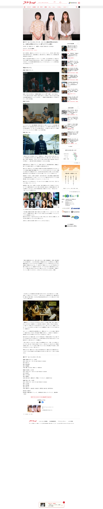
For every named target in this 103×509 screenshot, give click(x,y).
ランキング (29, 7)
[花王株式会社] (75, 218)
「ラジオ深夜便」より (76, 162)
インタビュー (59, 7)
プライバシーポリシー (62, 405)
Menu (79, 2)
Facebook (43, 386)
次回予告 (77, 101)
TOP (24, 398)
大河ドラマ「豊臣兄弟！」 (71, 65)
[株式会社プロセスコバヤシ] (66, 218)
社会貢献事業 (69, 128)
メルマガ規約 (70, 405)
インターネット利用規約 (43, 405)
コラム (49, 7)
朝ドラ (42, 7)
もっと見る (70, 146)
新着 (24, 7)
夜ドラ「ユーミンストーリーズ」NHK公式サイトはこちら (41, 381)
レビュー (53, 7)
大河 (38, 7)
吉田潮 (72, 49)
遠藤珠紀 (72, 64)
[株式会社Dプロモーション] (75, 212)
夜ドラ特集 (31, 398)
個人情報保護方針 (53, 405)
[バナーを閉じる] (63, 502)
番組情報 (26, 398)
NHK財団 (34, 7)
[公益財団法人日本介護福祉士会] (66, 209)
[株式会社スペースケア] (66, 212)
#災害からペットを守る (71, 129)
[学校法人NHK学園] (75, 209)
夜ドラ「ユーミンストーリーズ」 (72, 50)
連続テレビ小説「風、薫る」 (71, 101)
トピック (64, 7)
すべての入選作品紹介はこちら (74, 191)
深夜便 (45, 7)
